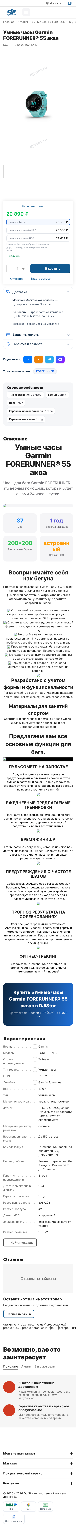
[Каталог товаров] (26, 12)
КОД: (6, 44)
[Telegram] (49, 359)
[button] (38, 222)
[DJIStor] (11, 12)
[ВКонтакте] (27, 359)
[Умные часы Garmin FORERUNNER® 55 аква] (38, 106)
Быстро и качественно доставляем (36, 1385)
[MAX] (60, 359)
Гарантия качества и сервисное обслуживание (43, 1408)
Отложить (17, 278)
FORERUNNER (45, 371)
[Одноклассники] (38, 359)
